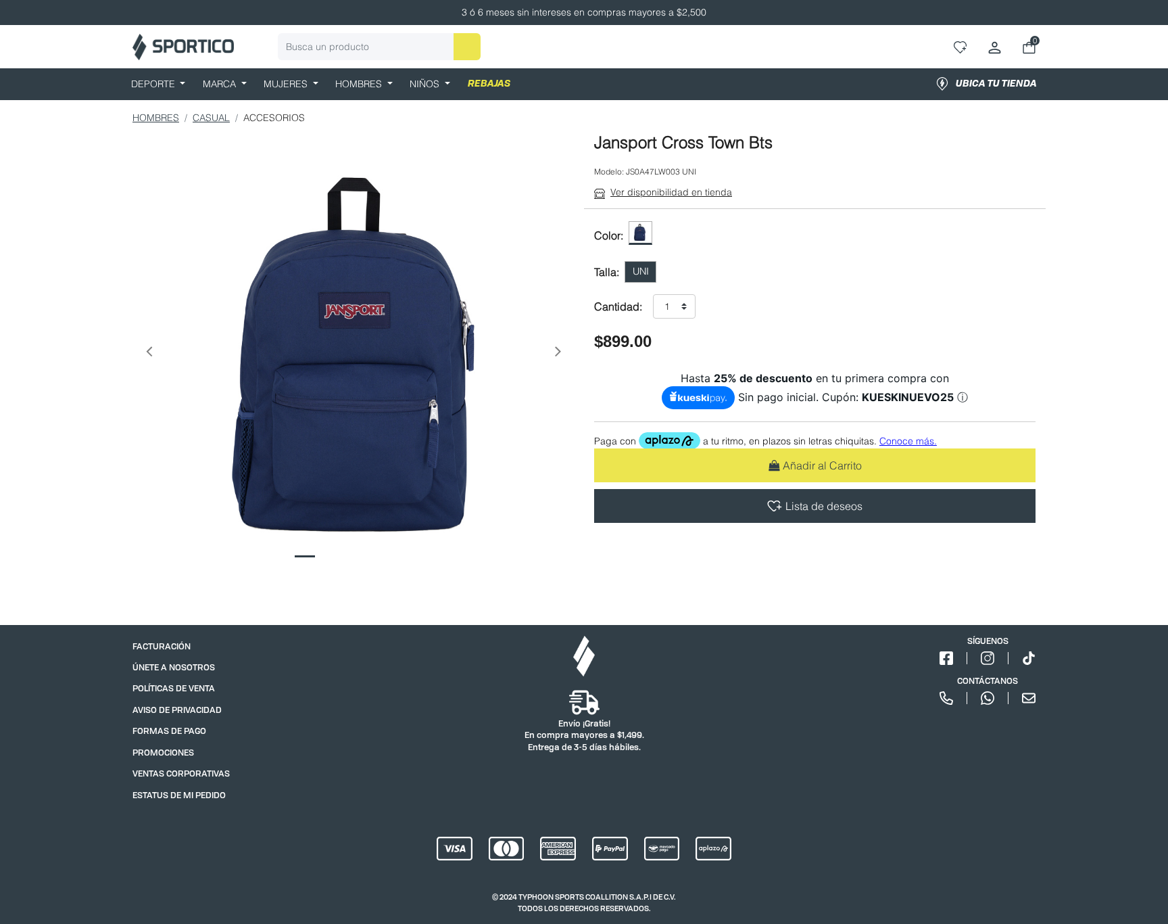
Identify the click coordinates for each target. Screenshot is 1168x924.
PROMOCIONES (163, 752)
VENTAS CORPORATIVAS (181, 773)
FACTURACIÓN (161, 646)
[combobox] (379, 46)
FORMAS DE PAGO (169, 731)
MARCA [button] (221, 84)
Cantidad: (618, 306)
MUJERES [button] (287, 84)
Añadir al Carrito (822, 465)
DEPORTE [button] (154, 84)
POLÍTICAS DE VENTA (173, 688)
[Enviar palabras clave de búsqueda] (467, 46)
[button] (148, 354)
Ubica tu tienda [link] (996, 84)
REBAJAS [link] (489, 84)
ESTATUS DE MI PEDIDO (179, 795)
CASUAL (211, 118)
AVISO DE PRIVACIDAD (177, 710)
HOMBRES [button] (360, 84)
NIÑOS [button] (426, 84)
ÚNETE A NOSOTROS (173, 667)
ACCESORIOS (274, 118)
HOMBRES (155, 118)
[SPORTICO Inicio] (183, 47)
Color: (608, 235)
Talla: (606, 272)
